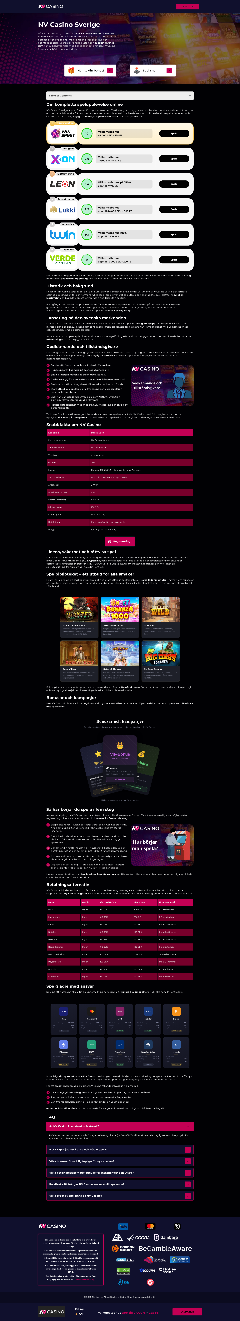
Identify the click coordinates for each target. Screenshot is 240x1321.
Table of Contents (60, 95)
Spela (174, 133)
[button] (120, 1126)
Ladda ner (187, 1311)
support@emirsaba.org (84, 1279)
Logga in (187, 6)
